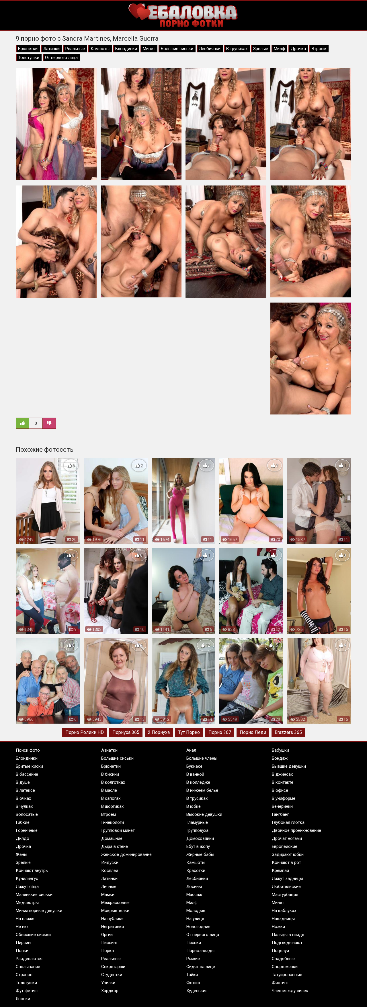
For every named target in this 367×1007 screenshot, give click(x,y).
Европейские (284, 846)
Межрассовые (115, 902)
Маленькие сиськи (34, 894)
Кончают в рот (286, 862)
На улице (195, 918)
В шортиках (112, 806)
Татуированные (287, 974)
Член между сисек (290, 990)
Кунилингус (27, 878)
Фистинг (280, 982)
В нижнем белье (202, 790)
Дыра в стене (114, 846)
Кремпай (280, 870)
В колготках (113, 782)
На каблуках (284, 910)
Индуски (109, 862)
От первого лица (61, 57)
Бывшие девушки (289, 766)
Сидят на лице (200, 966)
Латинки (51, 48)
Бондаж (280, 758)
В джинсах (282, 774)
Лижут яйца (27, 886)
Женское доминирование (126, 854)
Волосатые (27, 814)
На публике (112, 918)
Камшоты (100, 48)
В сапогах (110, 798)
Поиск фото (28, 750)
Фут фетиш (27, 990)
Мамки (107, 894)
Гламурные (197, 822)
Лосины (194, 886)
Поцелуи (280, 950)
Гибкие (23, 822)
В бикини (110, 774)
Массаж (194, 894)
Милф (279, 48)
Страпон (24, 974)
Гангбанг (280, 814)
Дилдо (22, 838)
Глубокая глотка (288, 822)
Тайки (192, 974)
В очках (23, 798)
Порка (107, 950)
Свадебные (283, 958)
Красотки (195, 870)
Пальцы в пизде (288, 934)
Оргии (107, 934)
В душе (23, 782)
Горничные (27, 830)
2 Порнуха (159, 732)
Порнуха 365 (125, 732)
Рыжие (193, 958)
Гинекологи (112, 822)
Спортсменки (285, 966)
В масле (109, 790)
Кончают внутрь (32, 870)
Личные (108, 886)
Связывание (28, 966)
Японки (23, 998)
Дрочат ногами (287, 838)
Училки (108, 982)
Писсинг (109, 942)
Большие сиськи (177, 48)
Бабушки (280, 750)
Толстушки (28, 57)
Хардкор (109, 990)
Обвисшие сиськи (33, 934)
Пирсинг (24, 942)
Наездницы (283, 918)
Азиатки (109, 750)
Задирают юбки (288, 854)
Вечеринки (282, 806)
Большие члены (201, 758)
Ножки (278, 926)
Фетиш (193, 982)
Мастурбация (285, 894)
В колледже (198, 782)
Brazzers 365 (288, 732)
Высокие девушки (204, 814)
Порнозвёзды (200, 950)
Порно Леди (253, 732)
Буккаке (194, 766)
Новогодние (198, 926)
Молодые (195, 910)
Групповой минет (118, 830)
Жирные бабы (200, 854)
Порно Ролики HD (84, 732)
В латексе (25, 790)
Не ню (22, 926)
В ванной (195, 774)
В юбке (193, 806)
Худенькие (197, 990)
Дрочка (298, 48)
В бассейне (27, 774)
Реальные (75, 48)
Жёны (21, 854)
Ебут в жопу (198, 846)
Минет (149, 48)
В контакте (282, 782)
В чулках (24, 806)
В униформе (283, 798)
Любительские (286, 886)
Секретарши (113, 966)
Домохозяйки (200, 838)
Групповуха (197, 830)
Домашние (111, 838)
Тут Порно (189, 732)
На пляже (25, 918)
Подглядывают (287, 942)
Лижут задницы (287, 878)
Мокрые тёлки (115, 910)
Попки (22, 950)
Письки (193, 942)
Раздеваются (29, 958)
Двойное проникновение (296, 830)
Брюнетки (28, 48)
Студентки (111, 974)
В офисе (280, 790)
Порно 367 (219, 732)
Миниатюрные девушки (39, 910)
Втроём (319, 48)
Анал (191, 750)
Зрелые (260, 48)
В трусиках (236, 48)
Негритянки (112, 926)
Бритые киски (29, 766)
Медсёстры (27, 902)
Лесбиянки (209, 48)
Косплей (109, 870)
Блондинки (126, 48)
